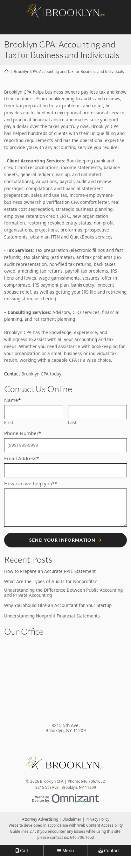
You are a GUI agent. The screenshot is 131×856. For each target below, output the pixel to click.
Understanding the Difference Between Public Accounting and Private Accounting (63, 593)
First (8, 422)
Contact (12, 374)
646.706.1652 (82, 837)
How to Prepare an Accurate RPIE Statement (50, 571)
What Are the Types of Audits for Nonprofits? (50, 581)
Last (72, 422)
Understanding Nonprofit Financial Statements (52, 615)
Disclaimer (71, 819)
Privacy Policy (97, 819)
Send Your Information (62, 540)
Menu (68, 850)
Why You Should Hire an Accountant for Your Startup (58, 605)
